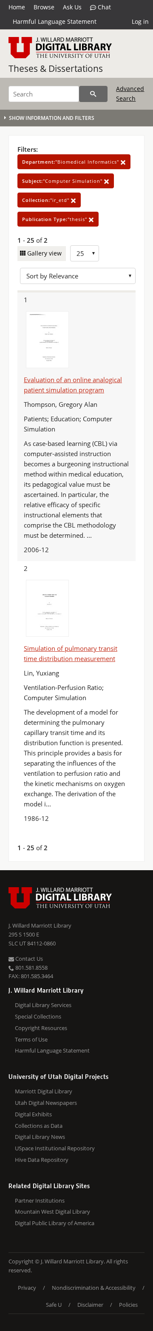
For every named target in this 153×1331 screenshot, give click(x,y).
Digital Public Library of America (54, 1223)
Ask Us (72, 7)
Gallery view (44, 253)
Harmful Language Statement (54, 21)
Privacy (27, 1287)
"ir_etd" (46, 200)
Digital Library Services (43, 1005)
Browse (44, 7)
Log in (140, 21)
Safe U (54, 1304)
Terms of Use (31, 1039)
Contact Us (28, 958)
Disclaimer (90, 1304)
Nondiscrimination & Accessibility (94, 1287)
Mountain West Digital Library (52, 1211)
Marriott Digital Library (43, 1091)
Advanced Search (130, 93)
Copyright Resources (41, 1028)
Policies (128, 1304)
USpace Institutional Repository (55, 1148)
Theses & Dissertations (55, 68)
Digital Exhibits (33, 1114)
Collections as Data (38, 1126)
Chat (103, 7)
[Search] (93, 94)
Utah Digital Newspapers (46, 1103)
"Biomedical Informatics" (71, 162)
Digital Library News (40, 1137)
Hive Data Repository (41, 1160)
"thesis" (55, 219)
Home (16, 7)
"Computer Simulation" (63, 181)
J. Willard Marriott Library (39, 925)
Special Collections (38, 1016)
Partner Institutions (40, 1200)
